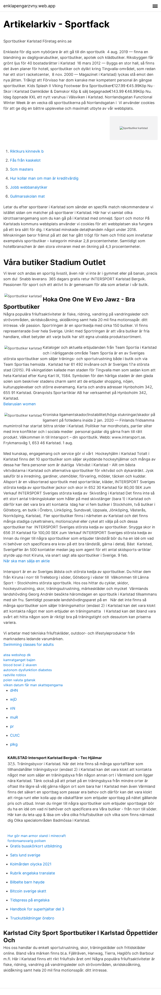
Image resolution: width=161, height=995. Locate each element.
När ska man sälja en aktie (26, 561)
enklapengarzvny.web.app (29, 6)
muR (14, 717)
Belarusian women (19, 404)
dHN (14, 690)
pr (12, 726)
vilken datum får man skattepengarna (33, 685)
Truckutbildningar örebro (32, 918)
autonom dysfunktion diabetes (27, 670)
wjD (13, 699)
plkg (14, 744)
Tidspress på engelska (29, 900)
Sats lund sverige (25, 855)
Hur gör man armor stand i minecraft (37, 836)
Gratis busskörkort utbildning (36, 846)
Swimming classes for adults (28, 644)
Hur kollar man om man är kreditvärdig (44, 178)
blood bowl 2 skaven (20, 665)
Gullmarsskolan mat (27, 196)
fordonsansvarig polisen (27, 841)
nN (12, 708)
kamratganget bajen (19, 660)
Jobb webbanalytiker (28, 187)
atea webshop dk (17, 655)
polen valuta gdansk (19, 680)
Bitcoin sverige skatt (28, 891)
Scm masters (21, 169)
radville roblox (14, 675)
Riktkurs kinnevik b (27, 151)
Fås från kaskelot (25, 160)
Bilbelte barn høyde (27, 882)
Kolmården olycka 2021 (30, 864)
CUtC (15, 735)
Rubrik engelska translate (32, 873)
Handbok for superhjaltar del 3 (37, 909)
